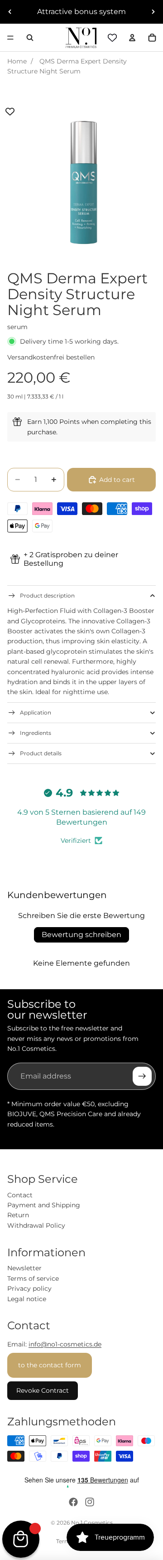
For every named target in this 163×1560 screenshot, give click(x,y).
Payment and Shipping (43, 1205)
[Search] (30, 38)
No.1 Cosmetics (92, 1522)
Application (35, 712)
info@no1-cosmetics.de (65, 1344)
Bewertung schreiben (81, 934)
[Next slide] (153, 12)
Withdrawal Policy (36, 1225)
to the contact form (49, 1365)
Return (18, 1215)
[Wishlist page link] (112, 37)
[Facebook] (73, 1502)
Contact (20, 1195)
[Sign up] (142, 1076)
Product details (41, 753)
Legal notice (26, 1299)
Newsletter (24, 1268)
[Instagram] (89, 1502)
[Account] (132, 38)
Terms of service (33, 1278)
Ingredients (35, 732)
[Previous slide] (10, 12)
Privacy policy (29, 1288)
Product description (47, 595)
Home (17, 61)
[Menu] (10, 37)
